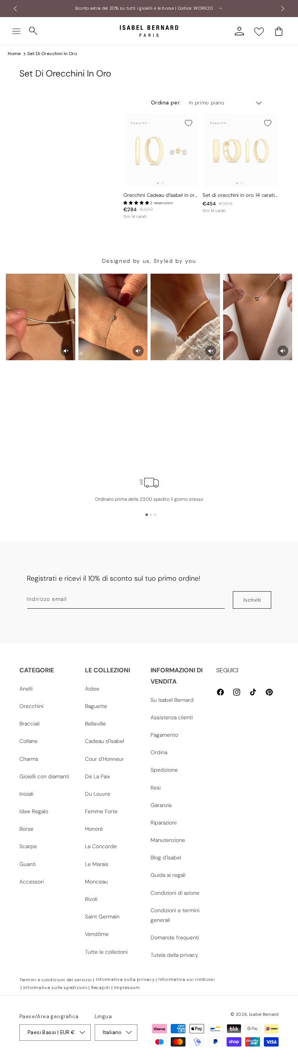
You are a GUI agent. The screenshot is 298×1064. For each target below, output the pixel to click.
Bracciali (29, 723)
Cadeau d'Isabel (104, 741)
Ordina (159, 752)
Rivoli (91, 899)
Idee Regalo (33, 811)
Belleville (95, 723)
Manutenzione (168, 840)
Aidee (92, 688)
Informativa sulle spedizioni (55, 987)
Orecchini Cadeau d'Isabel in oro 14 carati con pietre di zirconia (160, 195)
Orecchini (31, 706)
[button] (16, 31)
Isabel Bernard (264, 1014)
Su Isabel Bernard (172, 699)
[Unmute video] (66, 350)
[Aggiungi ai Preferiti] (188, 123)
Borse (26, 828)
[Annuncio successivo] (282, 8)
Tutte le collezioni (106, 951)
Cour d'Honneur (104, 758)
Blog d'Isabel (166, 857)
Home (14, 53)
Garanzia (161, 805)
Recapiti (100, 987)
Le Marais (96, 864)
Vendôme (97, 933)
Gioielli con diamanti (44, 776)
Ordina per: (166, 102)
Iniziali (26, 793)
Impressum (127, 987)
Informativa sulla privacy (125, 979)
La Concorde (101, 846)
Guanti (27, 864)
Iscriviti (252, 600)
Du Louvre (97, 793)
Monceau (96, 881)
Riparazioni (164, 822)
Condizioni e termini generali (175, 915)
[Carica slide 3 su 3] (155, 515)
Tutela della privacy (174, 954)
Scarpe (28, 846)
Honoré (94, 828)
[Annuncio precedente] (15, 8)
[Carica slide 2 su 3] (151, 515)
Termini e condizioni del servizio (55, 979)
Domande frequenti (175, 937)
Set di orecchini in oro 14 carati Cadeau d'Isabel (239, 195)
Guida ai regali (168, 874)
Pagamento (164, 734)
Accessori (31, 881)
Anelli (26, 688)
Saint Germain (102, 916)
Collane (28, 741)
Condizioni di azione (175, 892)
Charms (28, 758)
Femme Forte (101, 811)
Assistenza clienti (172, 717)
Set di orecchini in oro (52, 53)
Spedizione (164, 769)
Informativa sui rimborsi (186, 979)
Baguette (96, 706)
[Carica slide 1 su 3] (147, 515)
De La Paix (97, 776)
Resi (156, 787)
